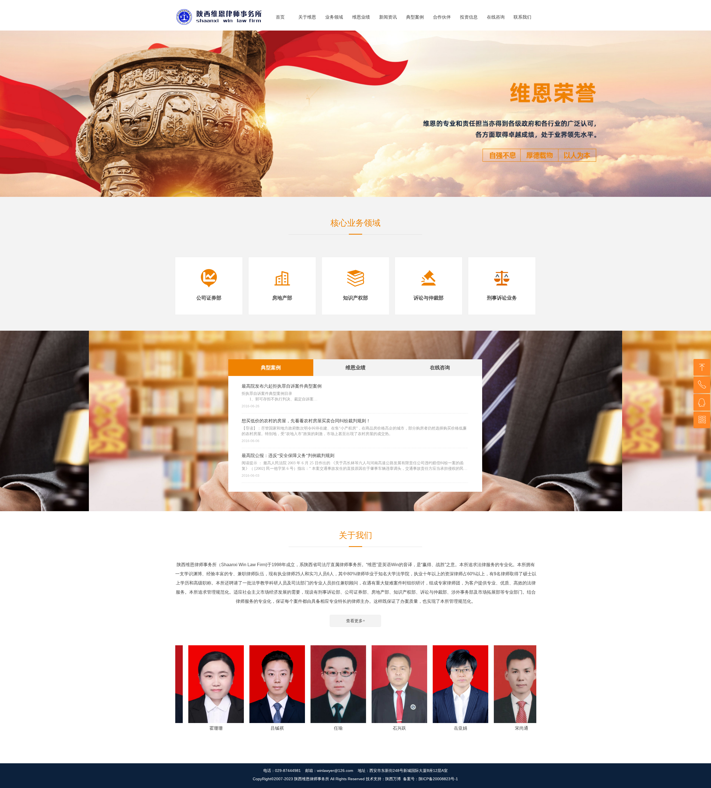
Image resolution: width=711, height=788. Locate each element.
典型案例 (271, 367)
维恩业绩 (355, 367)
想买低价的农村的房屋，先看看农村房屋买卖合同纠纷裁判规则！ (306, 420)
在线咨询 (440, 367)
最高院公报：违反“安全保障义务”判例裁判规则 (288, 455)
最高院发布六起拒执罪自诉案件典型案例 (282, 386)
